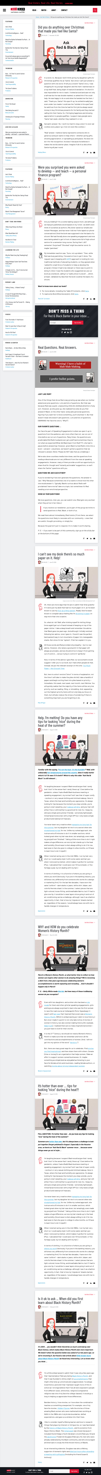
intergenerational (10, 298)
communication (9, 60)
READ (34, 10)
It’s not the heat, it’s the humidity (71, 770)
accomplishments (81, 1379)
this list (61, 991)
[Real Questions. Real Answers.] (66, 372)
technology (8, 35)
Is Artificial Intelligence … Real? (14, 33)
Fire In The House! (10, 104)
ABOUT (53, 10)
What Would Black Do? (11, 233)
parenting (8, 44)
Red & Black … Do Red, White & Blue (15, 348)
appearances (41, 911)
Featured (9, 21)
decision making (9, 29)
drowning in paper (83, 613)
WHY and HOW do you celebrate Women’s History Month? (58, 928)
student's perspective (11, 328)
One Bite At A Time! (10, 240)
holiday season (9, 274)
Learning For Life (12, 250)
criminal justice (9, 322)
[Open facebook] (62, 332)
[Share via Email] (94, 152)
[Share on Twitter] (87, 152)
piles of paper (41, 703)
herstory (73, 1042)
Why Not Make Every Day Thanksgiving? (16, 255)
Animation (9, 99)
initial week (68, 1431)
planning (7, 119)
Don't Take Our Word (13, 221)
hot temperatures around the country (62, 772)
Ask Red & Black (45, 17)
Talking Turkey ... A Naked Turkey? (15, 287)
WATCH (44, 10)
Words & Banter (11, 343)
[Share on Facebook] (84, 152)
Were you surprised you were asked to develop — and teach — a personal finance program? (62, 171)
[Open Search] (95, 10)
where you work (50, 1248)
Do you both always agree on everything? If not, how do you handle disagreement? (17, 57)
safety (7, 106)
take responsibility (10, 84)
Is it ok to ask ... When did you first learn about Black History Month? (60, 1300)
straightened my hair (52, 830)
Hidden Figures (63, 1408)
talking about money (11, 235)
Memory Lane (10, 282)
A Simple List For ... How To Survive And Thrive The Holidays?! (16, 271)
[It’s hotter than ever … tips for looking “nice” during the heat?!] (66, 1114)
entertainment (9, 52)
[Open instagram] (70, 332)
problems (8, 91)
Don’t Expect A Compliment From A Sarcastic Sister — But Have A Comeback (17, 355)
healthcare (8, 358)
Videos (8, 314)
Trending (8, 68)
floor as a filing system (66, 610)
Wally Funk (48, 1026)
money (7, 207)
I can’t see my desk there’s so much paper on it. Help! (61, 556)
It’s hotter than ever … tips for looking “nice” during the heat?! (58, 1087)
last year (57, 1014)
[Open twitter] (65, 332)
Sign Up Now (77, 322)
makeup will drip (73, 807)
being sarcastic (9, 112)
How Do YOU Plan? (10, 332)
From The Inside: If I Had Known (14, 320)
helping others (42, 152)
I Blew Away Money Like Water (13, 227)
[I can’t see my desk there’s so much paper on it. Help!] (66, 582)
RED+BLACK (44, 35)
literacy (7, 306)
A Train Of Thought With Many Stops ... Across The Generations (16, 295)
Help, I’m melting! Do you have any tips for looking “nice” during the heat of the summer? (60, 721)
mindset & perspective (11, 78)
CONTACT (64, 10)
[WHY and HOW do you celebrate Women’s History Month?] (66, 955)
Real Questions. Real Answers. (57, 347)
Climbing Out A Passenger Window (15, 117)
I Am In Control (9, 82)
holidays (7, 257)
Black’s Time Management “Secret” (15, 211)
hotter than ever (55, 1141)
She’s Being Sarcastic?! (11, 110)
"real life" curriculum (44, 298)
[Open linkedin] (67, 332)
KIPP (68, 259)
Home (37, 17)
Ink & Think (8, 27)
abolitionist (51, 1437)
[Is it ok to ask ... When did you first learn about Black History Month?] (66, 1327)
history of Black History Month (61, 1428)
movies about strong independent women (68, 1066)
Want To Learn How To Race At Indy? (15, 326)
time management (10, 214)
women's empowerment (44, 1071)
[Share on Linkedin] (91, 152)
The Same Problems (11, 88)
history (40, 1462)
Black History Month (80, 1376)
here (87, 291)
